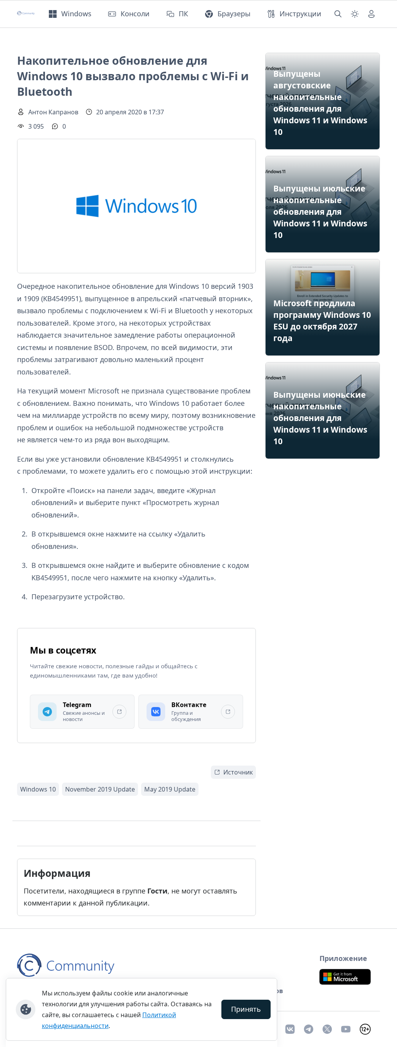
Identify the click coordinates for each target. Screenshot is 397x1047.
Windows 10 (38, 789)
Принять (246, 1009)
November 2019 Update (100, 789)
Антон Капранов (53, 112)
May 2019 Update (169, 789)
